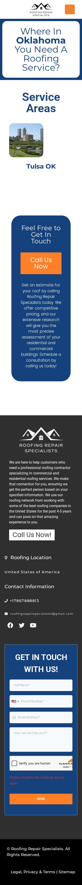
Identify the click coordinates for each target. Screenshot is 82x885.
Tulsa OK (41, 166)
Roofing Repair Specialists (37, 848)
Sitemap (67, 872)
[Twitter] (21, 625)
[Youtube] (33, 625)
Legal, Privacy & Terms (33, 872)
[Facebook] (10, 625)
